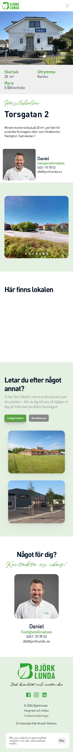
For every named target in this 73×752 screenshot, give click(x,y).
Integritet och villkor (36, 710)
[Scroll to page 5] (40, 253)
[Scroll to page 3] (33, 253)
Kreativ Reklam (47, 723)
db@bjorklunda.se (36, 641)
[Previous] (11, 227)
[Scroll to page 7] (47, 253)
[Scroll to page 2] (29, 253)
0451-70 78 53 (36, 636)
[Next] (61, 227)
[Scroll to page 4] (36, 253)
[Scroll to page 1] (25, 253)
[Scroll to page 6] (43, 253)
